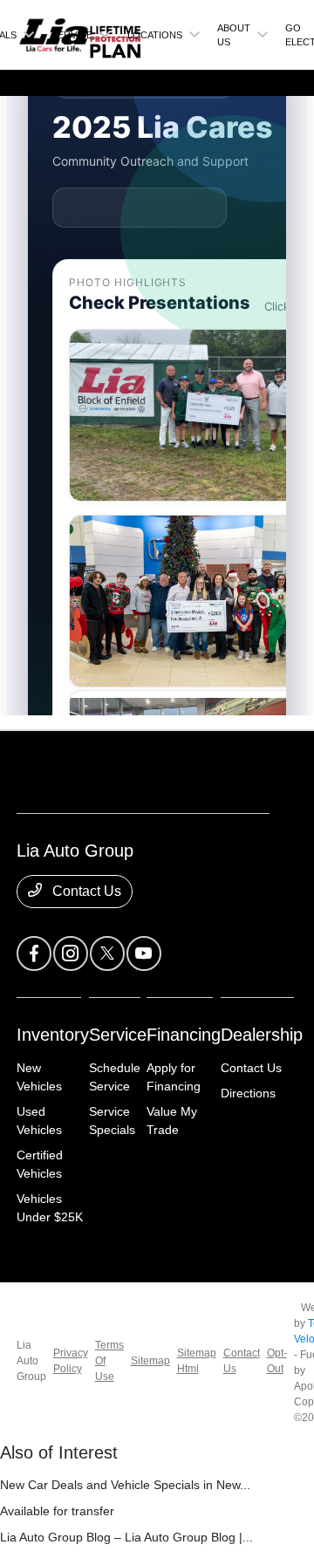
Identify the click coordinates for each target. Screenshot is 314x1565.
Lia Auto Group (31, 1361)
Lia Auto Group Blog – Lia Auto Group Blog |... (126, 1537)
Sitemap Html (196, 1361)
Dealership (262, 1034)
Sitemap (150, 1361)
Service (118, 1034)
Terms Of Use (109, 1361)
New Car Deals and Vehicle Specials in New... (125, 1485)
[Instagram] (70, 953)
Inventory (53, 1034)
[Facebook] (34, 953)
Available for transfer (57, 1511)
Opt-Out (277, 1361)
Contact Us (85, 891)
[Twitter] (107, 953)
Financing (184, 1034)
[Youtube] (143, 953)
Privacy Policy (70, 1361)
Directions (248, 1093)
